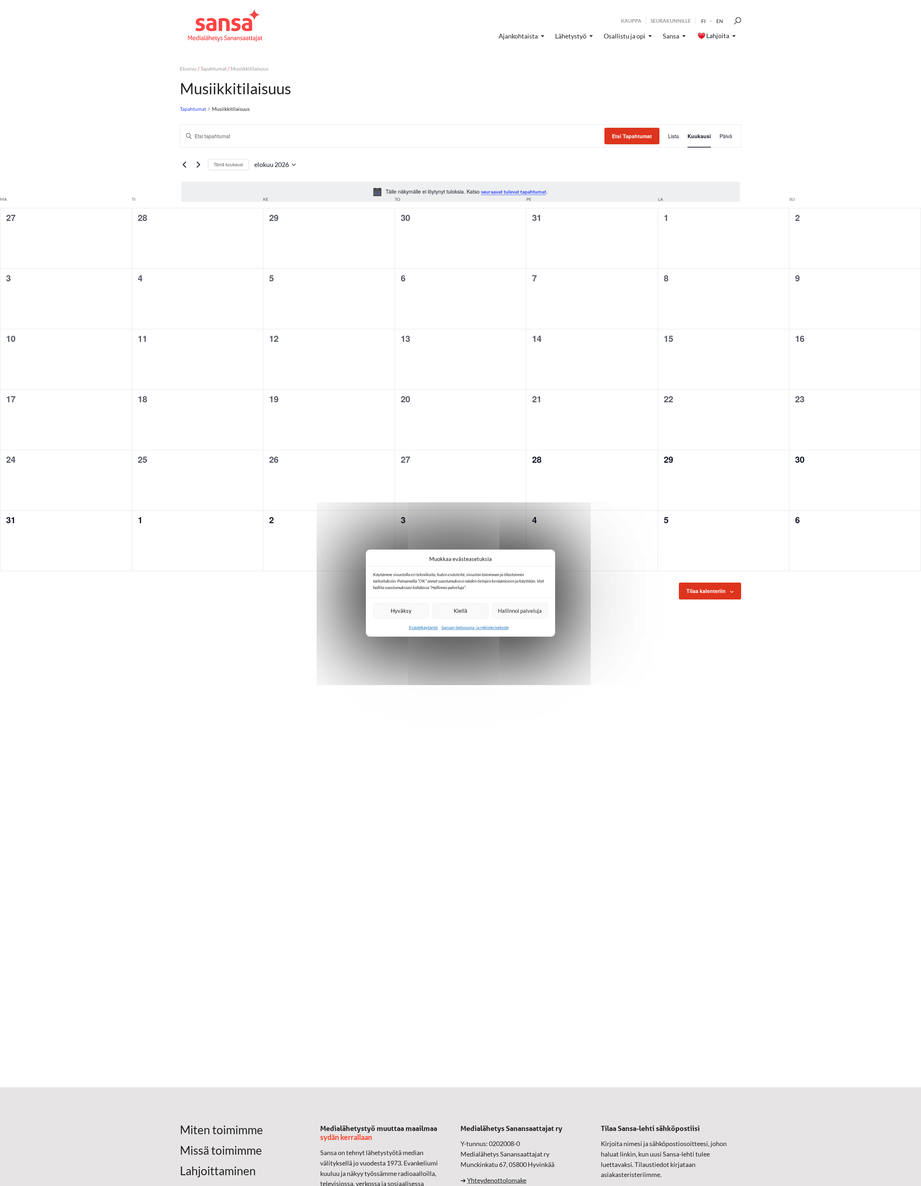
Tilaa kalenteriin (706, 590)
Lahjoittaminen (218, 1171)
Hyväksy (401, 610)
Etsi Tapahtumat (632, 136)
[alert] (460, 192)
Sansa (671, 36)
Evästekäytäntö (423, 627)
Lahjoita (717, 36)
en (719, 21)
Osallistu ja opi (624, 36)
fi (703, 21)
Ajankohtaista (518, 36)
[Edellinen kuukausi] (184, 164)
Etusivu (188, 68)
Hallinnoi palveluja (520, 610)
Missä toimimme (221, 1150)
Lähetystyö (570, 36)
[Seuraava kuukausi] (198, 164)
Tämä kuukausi (228, 164)
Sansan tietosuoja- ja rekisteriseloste (475, 627)
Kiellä (460, 610)
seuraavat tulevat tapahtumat (513, 192)
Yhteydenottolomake (496, 1180)
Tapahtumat (213, 68)
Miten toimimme (221, 1130)
